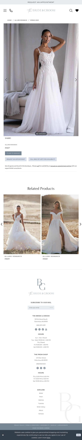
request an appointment (41, 2)
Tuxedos (41, 403)
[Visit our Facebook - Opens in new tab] (36, 329)
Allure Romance (21, 20)
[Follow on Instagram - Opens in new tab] (41, 368)
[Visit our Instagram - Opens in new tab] (39, 329)
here (48, 438)
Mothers (41, 400)
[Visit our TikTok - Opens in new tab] (43, 329)
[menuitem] (5, 10)
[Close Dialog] (3, 435)
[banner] (41, 10)
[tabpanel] (41, 79)
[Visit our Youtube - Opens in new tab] (46, 329)
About (41, 410)
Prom (41, 396)
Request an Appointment (16, 159)
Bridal (41, 393)
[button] (5, 10)
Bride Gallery (41, 407)
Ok (78, 435)
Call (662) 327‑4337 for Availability (42, 159)
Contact (41, 413)
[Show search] (71, 10)
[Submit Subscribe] (51, 308)
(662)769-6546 (41, 364)
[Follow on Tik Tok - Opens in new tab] (44, 368)
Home (9, 20)
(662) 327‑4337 (41, 325)
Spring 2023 (34, 20)
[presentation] (22, 224)
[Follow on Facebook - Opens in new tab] (38, 368)
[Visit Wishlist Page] (77, 10)
